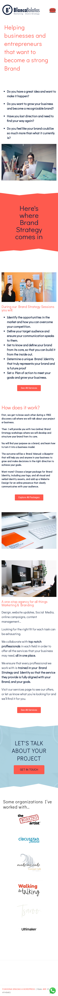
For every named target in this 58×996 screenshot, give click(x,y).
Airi (44, 989)
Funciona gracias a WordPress (18, 989)
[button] (29, 388)
